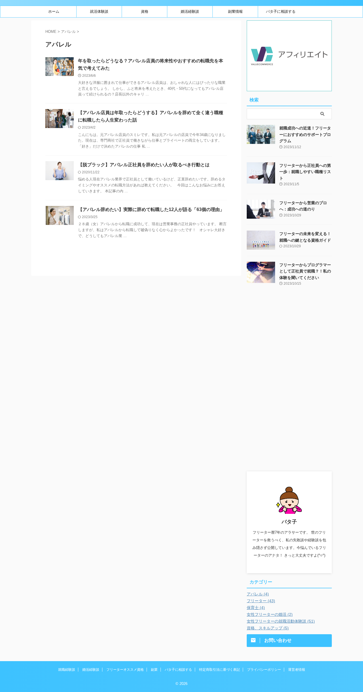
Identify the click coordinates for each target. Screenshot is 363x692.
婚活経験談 (190, 11)
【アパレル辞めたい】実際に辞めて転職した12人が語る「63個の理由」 (151, 209)
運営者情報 (296, 670)
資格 (144, 11)
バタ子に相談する (281, 11)
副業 (154, 670)
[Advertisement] (289, 384)
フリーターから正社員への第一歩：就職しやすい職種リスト (305, 171)
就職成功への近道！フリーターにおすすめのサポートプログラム (305, 134)
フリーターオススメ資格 (125, 670)
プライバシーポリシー (264, 670)
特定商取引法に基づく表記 (219, 670)
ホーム (53, 11)
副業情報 (235, 11)
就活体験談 (99, 11)
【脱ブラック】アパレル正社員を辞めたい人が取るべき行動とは (144, 164)
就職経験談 (66, 670)
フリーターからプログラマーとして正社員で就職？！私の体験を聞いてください (305, 271)
